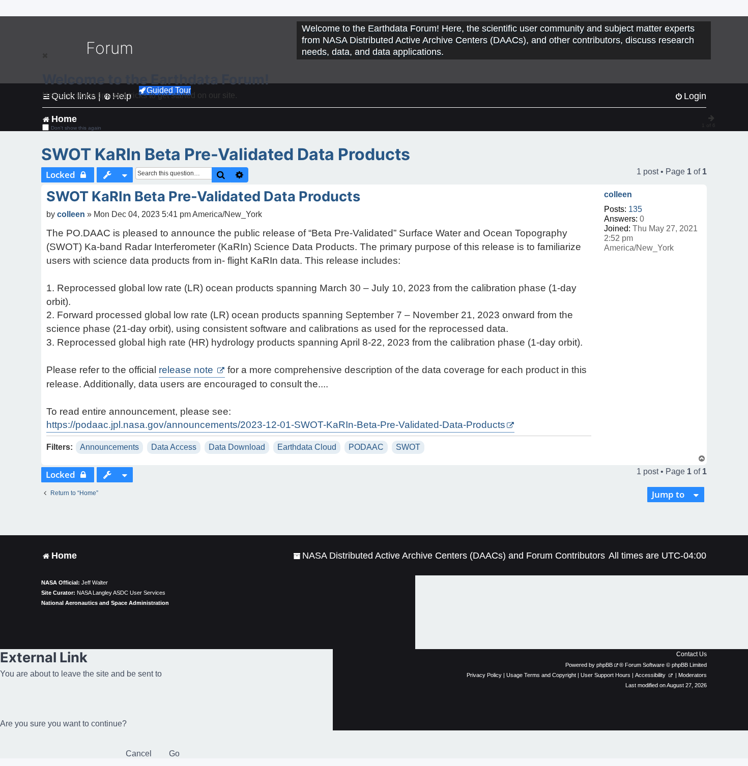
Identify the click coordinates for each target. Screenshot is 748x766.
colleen (618, 194)
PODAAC (366, 447)
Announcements (109, 447)
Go (174, 753)
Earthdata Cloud (306, 447)
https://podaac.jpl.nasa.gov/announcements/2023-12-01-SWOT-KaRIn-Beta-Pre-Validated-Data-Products (275, 424)
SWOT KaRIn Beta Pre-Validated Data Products (225, 154)
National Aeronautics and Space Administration (105, 603)
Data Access (173, 447)
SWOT (408, 447)
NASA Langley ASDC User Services (121, 593)
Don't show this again (76, 128)
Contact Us (691, 654)
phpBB (604, 665)
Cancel (139, 753)
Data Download (237, 447)
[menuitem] (449, 556)
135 (635, 209)
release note (187, 369)
